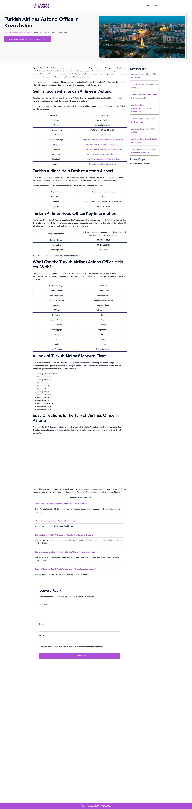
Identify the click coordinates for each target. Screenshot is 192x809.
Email (42, 635)
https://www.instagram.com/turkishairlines (103, 154)
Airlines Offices (153, 5)
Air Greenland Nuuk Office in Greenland (144, 141)
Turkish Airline (25, 33)
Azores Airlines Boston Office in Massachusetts (144, 96)
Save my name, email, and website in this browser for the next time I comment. (72, 646)
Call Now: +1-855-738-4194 (96, 806)
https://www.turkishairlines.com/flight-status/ (103, 144)
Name (42, 624)
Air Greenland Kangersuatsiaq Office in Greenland (142, 108)
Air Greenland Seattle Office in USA (144, 130)
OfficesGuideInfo (11, 33)
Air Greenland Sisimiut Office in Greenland (144, 120)
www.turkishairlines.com (103, 135)
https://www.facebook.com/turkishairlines (103, 159)
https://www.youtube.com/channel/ (103, 164)
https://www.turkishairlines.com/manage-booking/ (103, 139)
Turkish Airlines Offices (50, 255)
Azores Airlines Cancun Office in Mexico (144, 86)
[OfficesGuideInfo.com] (41, 5)
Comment (44, 604)
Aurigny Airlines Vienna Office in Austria (144, 76)
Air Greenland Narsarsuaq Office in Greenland (143, 151)
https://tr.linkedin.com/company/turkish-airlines (103, 149)
